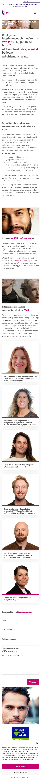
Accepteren (20, 766)
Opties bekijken (20, 772)
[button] (38, 743)
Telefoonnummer (9, 639)
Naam (5, 620)
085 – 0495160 (16, 260)
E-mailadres (7, 630)
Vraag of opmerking (10, 655)
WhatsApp (27, 260)
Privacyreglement (24, 777)
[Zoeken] (39, 1)
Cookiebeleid (14, 777)
